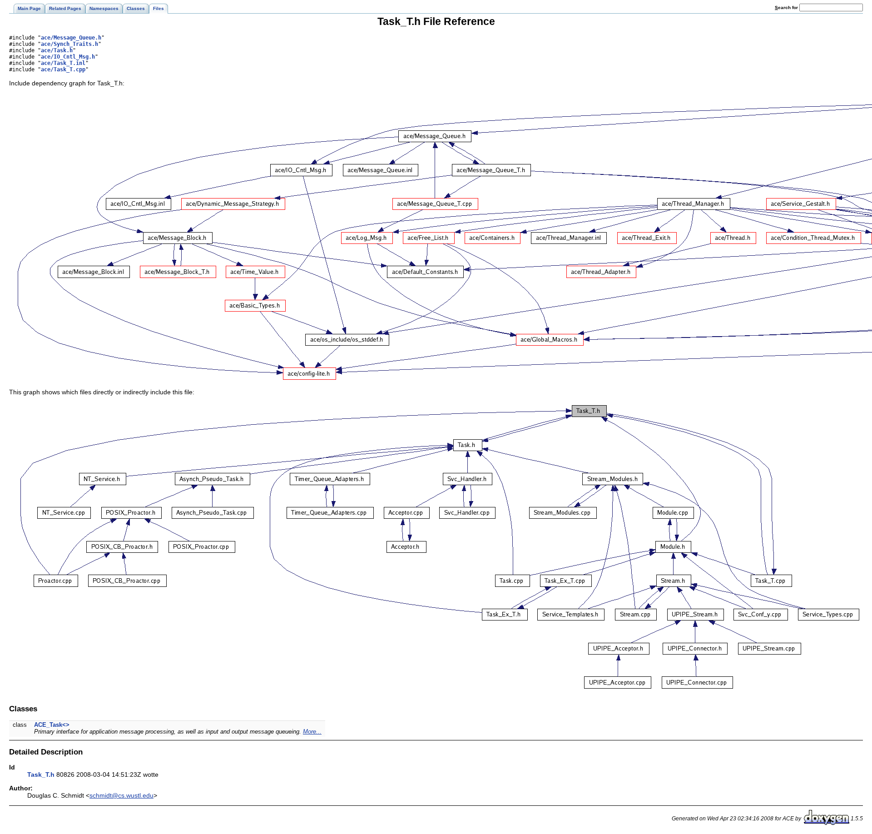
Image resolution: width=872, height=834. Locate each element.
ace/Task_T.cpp (63, 69)
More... (312, 731)
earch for (787, 7)
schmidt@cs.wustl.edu (121, 795)
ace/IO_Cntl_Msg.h (68, 57)
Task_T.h (40, 774)
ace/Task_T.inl (63, 63)
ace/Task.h (57, 50)
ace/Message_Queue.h (71, 38)
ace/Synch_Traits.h (69, 44)
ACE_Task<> (51, 724)
